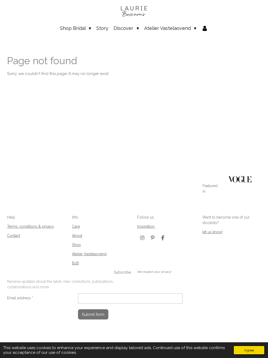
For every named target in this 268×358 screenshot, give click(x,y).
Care (76, 226)
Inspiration (146, 226)
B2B (75, 263)
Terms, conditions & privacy (30, 226)
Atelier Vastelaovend (89, 254)
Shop (76, 245)
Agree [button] (249, 350)
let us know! (212, 232)
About (77, 236)
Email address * (20, 298)
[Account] (205, 28)
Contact (13, 236)
